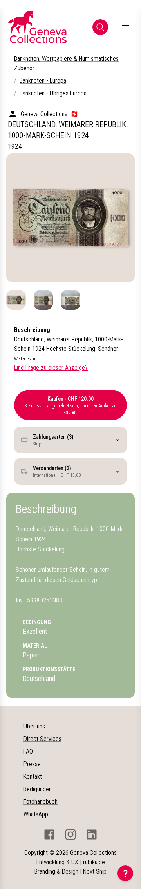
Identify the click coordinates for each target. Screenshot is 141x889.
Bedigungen (38, 789)
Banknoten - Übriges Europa (53, 93)
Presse (32, 764)
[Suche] (100, 27)
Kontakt (33, 776)
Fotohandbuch (41, 801)
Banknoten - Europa (43, 80)
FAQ (28, 751)
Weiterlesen (24, 358)
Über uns (34, 726)
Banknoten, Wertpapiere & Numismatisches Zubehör (66, 63)
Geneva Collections (44, 114)
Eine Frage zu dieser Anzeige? (51, 367)
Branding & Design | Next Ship (70, 871)
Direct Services (42, 739)
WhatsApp (36, 814)
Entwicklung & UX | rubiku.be (70, 862)
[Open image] (70, 217)
